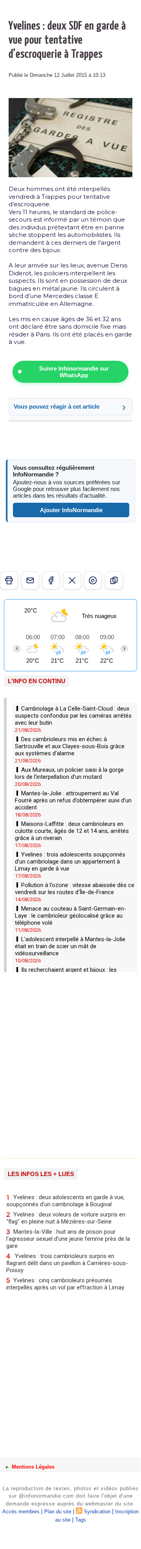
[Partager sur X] (72, 580)
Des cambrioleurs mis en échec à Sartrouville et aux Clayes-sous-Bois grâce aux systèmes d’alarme (70, 746)
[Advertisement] (66, 1062)
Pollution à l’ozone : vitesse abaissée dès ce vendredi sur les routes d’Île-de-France (74, 889)
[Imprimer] (9, 580)
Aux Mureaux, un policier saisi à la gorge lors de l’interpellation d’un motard (69, 773)
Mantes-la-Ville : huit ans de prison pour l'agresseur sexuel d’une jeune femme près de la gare (68, 1238)
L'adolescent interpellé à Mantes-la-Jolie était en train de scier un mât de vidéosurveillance (70, 946)
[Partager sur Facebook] (51, 580)
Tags (80, 1520)
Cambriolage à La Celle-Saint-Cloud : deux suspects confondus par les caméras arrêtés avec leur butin (73, 715)
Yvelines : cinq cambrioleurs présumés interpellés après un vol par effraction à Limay (65, 1283)
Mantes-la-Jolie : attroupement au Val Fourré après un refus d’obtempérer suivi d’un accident (73, 800)
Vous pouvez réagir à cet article (56, 406)
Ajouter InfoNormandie (71, 510)
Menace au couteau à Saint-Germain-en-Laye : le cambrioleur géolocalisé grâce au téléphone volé (70, 915)
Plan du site (57, 1511)
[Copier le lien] (114, 580)
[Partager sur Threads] (93, 580)
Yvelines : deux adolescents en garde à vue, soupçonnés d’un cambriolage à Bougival (65, 1200)
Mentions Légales (32, 1467)
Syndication (97, 1511)
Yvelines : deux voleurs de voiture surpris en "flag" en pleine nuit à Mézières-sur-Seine (65, 1218)
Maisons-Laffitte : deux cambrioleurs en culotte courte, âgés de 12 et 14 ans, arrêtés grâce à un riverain (72, 831)
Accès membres (21, 1511)
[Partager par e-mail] (30, 580)
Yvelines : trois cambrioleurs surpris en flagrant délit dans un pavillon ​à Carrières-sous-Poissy (67, 1263)
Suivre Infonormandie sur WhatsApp (74, 371)
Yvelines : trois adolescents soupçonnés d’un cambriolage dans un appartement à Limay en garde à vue (70, 861)
